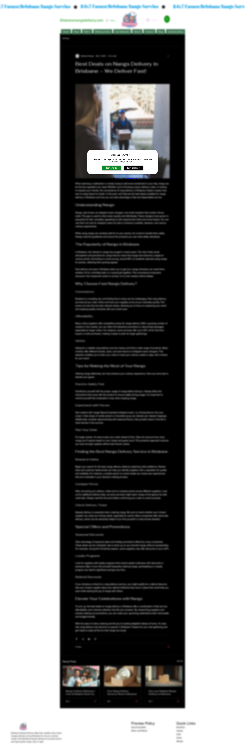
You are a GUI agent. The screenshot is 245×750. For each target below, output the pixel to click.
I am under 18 (133, 168)
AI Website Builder (132, 178)
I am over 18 (111, 168)
